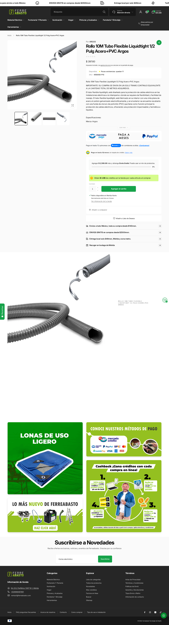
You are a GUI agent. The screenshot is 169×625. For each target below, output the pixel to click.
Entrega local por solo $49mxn (111, 3)
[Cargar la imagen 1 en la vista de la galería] (21, 118)
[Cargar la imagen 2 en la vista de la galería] (35, 118)
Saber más (128, 152)
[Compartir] (159, 42)
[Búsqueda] (104, 12)
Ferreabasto (145, 621)
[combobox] (79, 12)
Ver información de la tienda (101, 201)
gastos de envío (106, 65)
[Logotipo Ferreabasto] (15, 576)
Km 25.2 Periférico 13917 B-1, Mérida (25, 588)
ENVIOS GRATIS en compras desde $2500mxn (53, 3)
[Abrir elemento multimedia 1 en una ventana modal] (42, 74)
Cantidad (92, 184)
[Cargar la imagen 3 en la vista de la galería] (49, 118)
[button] (157, 12)
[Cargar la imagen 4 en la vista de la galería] (63, 118)
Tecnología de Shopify (155, 621)
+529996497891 (17, 592)
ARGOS (91, 42)
